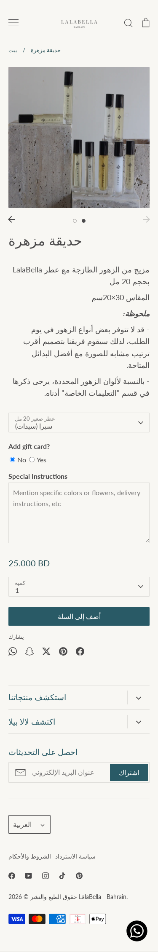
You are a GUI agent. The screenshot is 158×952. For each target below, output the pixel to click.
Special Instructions (37, 476)
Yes (41, 460)
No (21, 460)
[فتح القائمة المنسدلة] (138, 697)
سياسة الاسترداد (75, 856)
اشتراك (129, 772)
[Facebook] (11, 875)
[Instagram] (45, 875)
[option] (79, 137)
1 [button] (75, 221)
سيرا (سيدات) (33, 426)
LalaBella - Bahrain (102, 896)
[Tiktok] (62, 875)
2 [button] (84, 221)
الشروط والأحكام (29, 856)
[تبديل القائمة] (13, 23)
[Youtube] (28, 875)
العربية (22, 824)
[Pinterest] (79, 875)
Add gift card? (29, 446)
